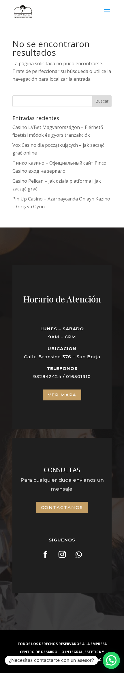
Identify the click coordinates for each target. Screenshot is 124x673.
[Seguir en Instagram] (62, 554)
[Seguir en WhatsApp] (79, 554)
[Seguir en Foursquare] (45, 554)
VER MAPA (62, 395)
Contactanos (62, 507)
